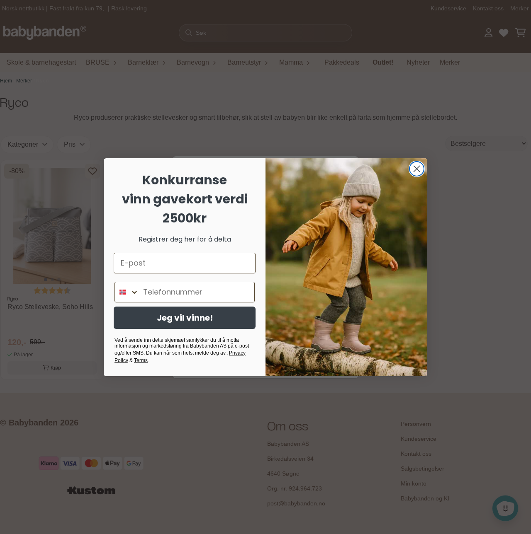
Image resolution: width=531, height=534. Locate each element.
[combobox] (127, 292)
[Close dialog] (416, 169)
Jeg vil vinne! (185, 318)
